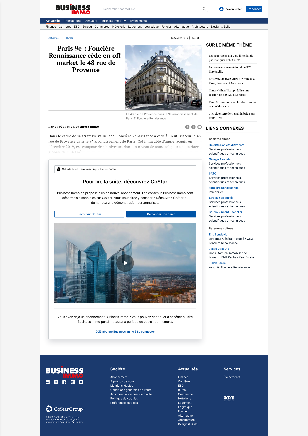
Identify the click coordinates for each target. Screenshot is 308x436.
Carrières (65, 26)
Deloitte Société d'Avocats (226, 145)
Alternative (181, 26)
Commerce (102, 26)
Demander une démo (161, 214)
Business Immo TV (113, 20)
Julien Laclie (217, 263)
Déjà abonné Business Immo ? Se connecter (125, 331)
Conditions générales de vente (131, 390)
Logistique (152, 26)
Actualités (53, 20)
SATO (212, 173)
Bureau (87, 26)
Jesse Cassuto (219, 248)
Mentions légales (121, 385)
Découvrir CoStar (89, 214)
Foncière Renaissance (223, 187)
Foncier (166, 26)
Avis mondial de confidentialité (131, 394)
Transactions (72, 20)
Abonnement (118, 377)
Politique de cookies (124, 398)
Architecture (200, 26)
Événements (138, 20)
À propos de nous (122, 381)
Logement (135, 26)
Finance (51, 26)
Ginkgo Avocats (220, 159)
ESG (77, 26)
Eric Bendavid (218, 234)
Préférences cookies (124, 402)
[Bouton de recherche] (204, 9)
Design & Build (220, 26)
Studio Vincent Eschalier (225, 212)
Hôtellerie (118, 26)
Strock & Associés (221, 197)
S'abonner (254, 9)
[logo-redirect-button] (73, 8)
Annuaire (91, 20)
